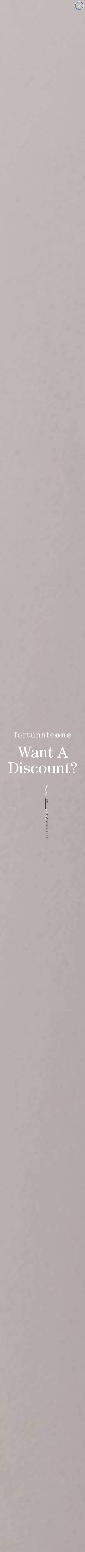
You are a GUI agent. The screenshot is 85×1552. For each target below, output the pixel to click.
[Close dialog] (79, 6)
